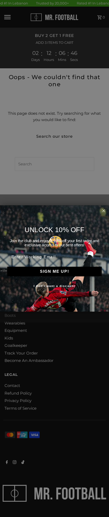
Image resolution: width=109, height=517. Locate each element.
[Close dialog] (104, 211)
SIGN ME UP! (54, 271)
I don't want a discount (54, 286)
